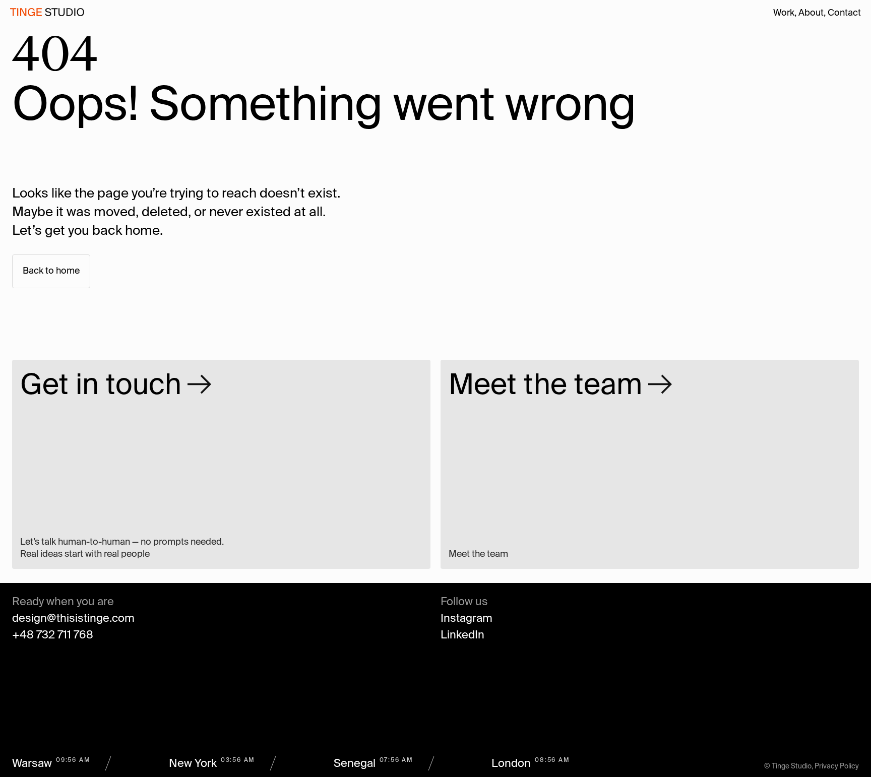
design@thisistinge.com (73, 618)
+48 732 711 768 (52, 635)
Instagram (466, 618)
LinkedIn (462, 635)
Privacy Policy (837, 766)
